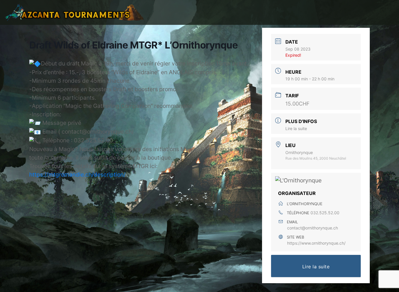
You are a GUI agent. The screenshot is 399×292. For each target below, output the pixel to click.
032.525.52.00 (324, 212)
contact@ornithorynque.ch (312, 227)
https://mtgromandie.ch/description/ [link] (77, 174)
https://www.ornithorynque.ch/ (316, 243)
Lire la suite (296, 128)
